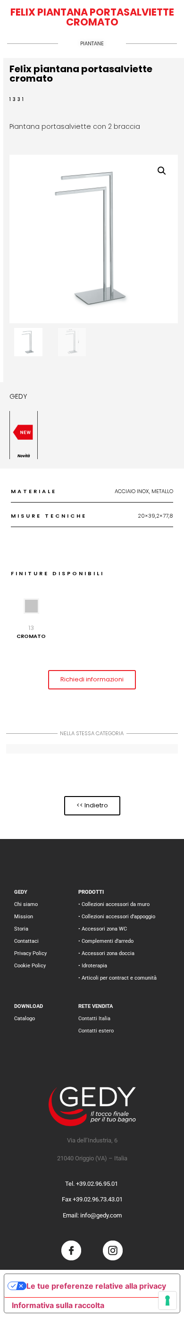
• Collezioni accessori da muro (114, 904)
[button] (161, 170)
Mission (23, 917)
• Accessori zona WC (102, 929)
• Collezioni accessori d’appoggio (116, 917)
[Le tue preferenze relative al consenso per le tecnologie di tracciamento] (167, 1300)
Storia (21, 929)
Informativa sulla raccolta (58, 1305)
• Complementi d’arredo (106, 941)
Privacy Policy (30, 953)
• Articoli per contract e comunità (117, 978)
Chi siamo (26, 904)
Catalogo (24, 1018)
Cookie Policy (30, 966)
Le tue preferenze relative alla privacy (96, 1286)
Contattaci (26, 941)
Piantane (92, 43)
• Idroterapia (92, 966)
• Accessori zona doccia (106, 953)
